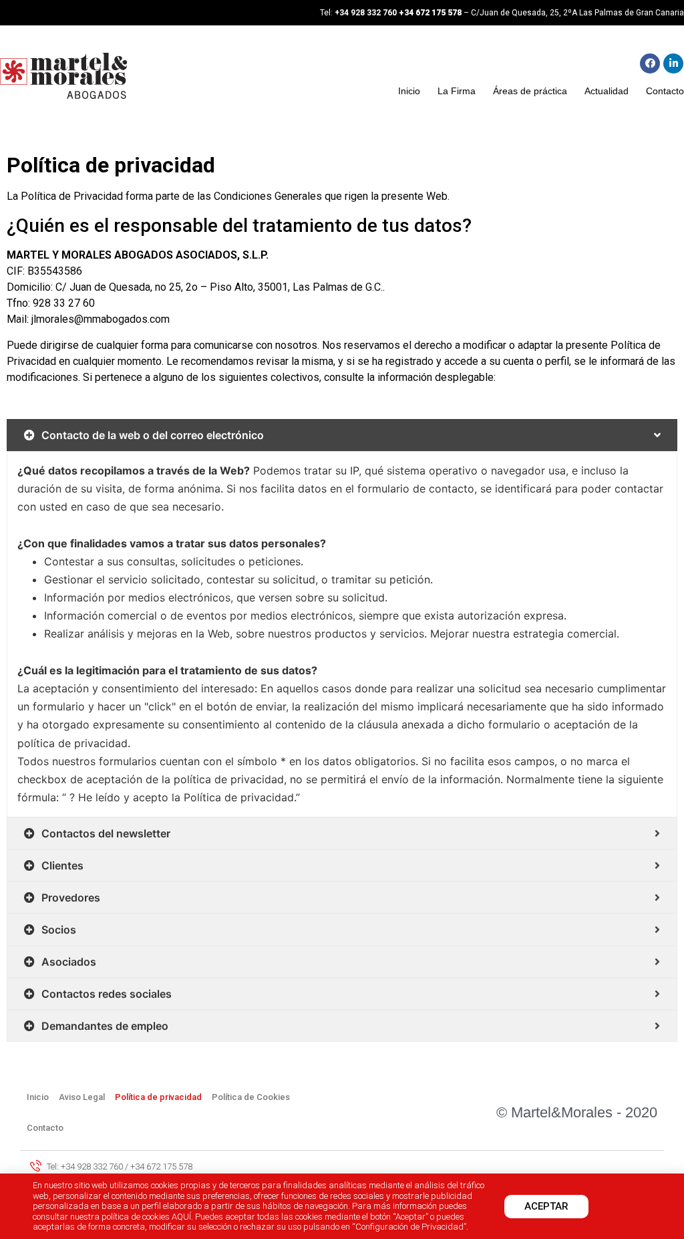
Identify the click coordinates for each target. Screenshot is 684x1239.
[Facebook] (650, 63)
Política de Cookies (251, 1097)
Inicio (409, 91)
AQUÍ (181, 1217)
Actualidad (606, 91)
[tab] (342, 435)
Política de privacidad (158, 1097)
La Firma (457, 91)
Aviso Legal (82, 1097)
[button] (546, 1206)
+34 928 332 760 (366, 12)
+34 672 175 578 (431, 12)
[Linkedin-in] (673, 63)
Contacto (665, 91)
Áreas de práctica (530, 91)
